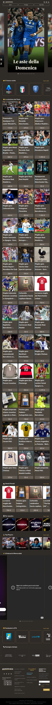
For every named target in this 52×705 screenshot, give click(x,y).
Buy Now (41, 4)
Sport (10, 4)
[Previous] (1, 89)
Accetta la (45, 685)
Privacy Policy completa (32, 680)
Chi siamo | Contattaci (19, 669)
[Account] (49, 2)
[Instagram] (4, 674)
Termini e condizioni (31, 677)
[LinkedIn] (11, 674)
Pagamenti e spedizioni (19, 686)
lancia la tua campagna (30, 673)
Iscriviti (46, 689)
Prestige (26, 4)
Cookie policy (30, 682)
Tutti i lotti (46, 81)
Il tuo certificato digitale (32, 669)
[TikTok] (8, 674)
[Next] (50, 89)
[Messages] (46, 2)
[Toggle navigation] (3, 2)
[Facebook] (6, 674)
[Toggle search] (44, 2)
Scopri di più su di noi (19, 693)
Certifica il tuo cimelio (19, 675)
